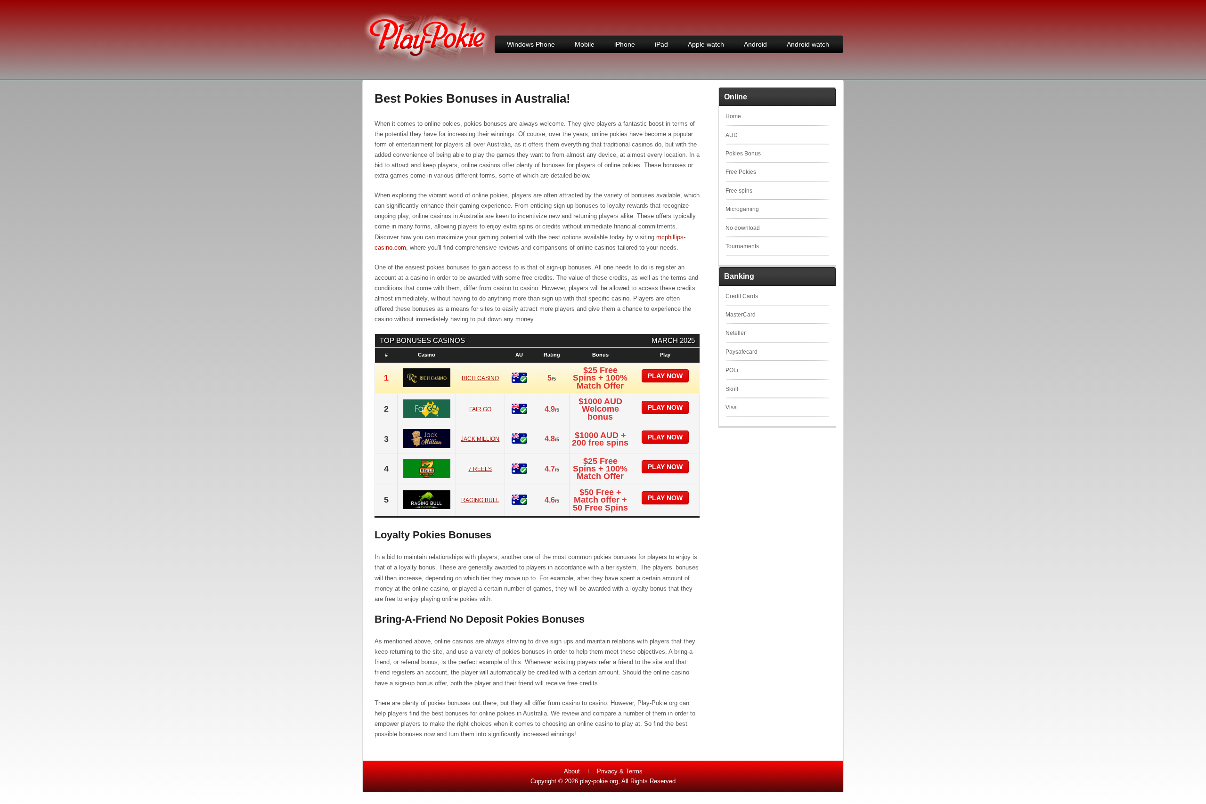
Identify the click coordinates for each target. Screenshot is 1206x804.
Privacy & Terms (620, 771)
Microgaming (742, 209)
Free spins (738, 190)
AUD (731, 135)
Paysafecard (741, 352)
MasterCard (740, 314)
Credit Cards (741, 296)
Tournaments (742, 246)
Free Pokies (740, 172)
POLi (731, 370)
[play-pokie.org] (427, 60)
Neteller (735, 333)
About (572, 771)
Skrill (731, 389)
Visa (731, 407)
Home (733, 116)
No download (742, 228)
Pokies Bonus (743, 153)
